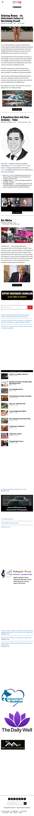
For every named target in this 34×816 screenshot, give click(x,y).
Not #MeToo (6, 220)
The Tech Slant (23, 811)
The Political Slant (22, 122)
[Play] (17, 202)
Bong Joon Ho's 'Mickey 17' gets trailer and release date (16, 638)
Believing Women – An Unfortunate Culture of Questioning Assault (12, 18)
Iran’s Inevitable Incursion (16, 389)
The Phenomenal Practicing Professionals (20, 396)
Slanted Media (24, 165)
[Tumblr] (22, 799)
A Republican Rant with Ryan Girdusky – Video (15, 118)
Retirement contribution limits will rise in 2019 (13, 489)
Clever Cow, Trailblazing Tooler (17, 403)
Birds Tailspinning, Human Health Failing (19, 418)
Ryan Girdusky (13, 165)
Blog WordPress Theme (23, 807)
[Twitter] (12, 799)
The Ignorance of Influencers (17, 426)
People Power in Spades (15, 434)
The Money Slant (15, 811)
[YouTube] (17, 799)
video (5, 168)
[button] (25, 803)
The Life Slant (21, 23)
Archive (20, 812)
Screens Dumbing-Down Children (17, 411)
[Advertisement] (17, 349)
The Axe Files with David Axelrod (10, 523)
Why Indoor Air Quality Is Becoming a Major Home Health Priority (20, 382)
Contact (15, 812)
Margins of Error (6, 527)
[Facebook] (9, 799)
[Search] (30, 307)
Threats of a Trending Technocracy (18, 374)
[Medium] (19, 799)
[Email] (25, 799)
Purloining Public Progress (16, 441)
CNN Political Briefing (7, 519)
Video (29, 122)
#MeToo (3, 170)
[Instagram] (14, 799)
